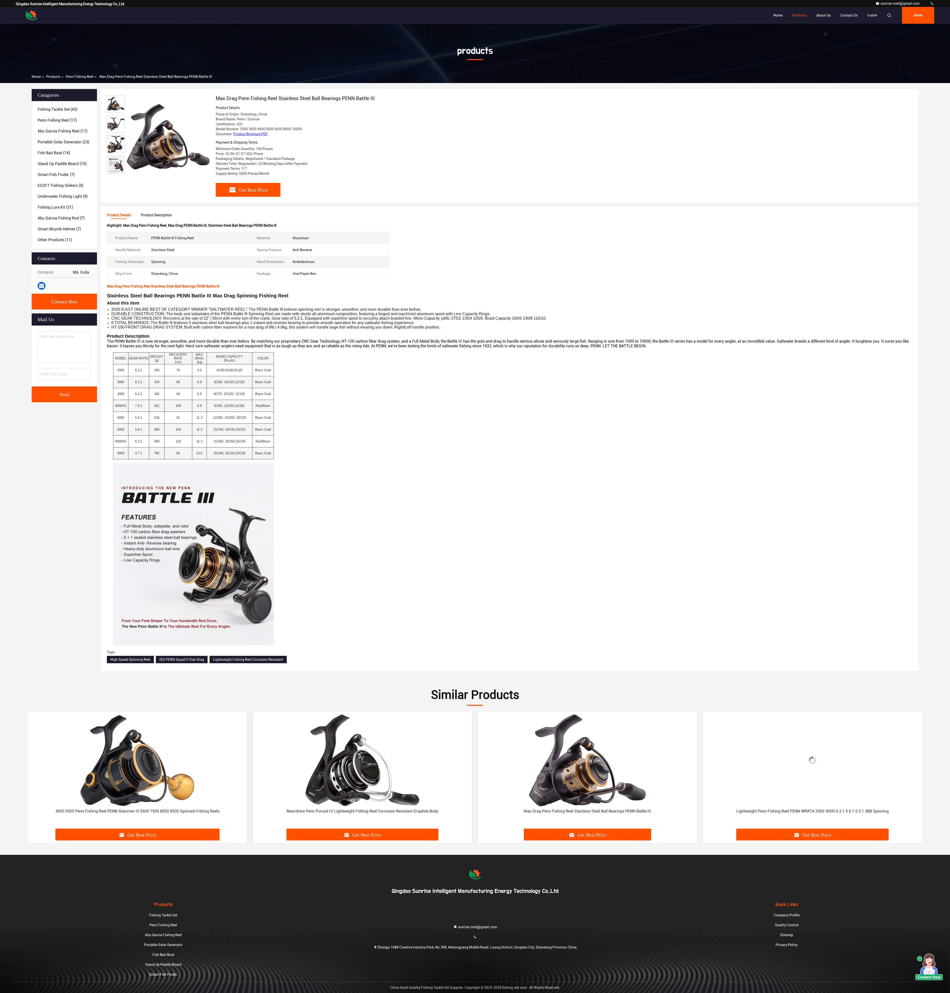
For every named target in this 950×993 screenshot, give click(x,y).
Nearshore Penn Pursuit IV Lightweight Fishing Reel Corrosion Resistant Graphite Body (138, 811)
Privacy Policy (787, 945)
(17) (57, 120)
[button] (37, 772)
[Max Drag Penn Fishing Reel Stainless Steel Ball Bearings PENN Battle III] (168, 136)
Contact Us (848, 15)
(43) (57, 109)
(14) (54, 153)
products (53, 77)
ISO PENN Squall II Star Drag (181, 660)
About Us (823, 15)
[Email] (41, 286)
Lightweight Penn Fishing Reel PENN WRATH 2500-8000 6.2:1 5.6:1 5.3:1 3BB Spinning (587, 811)
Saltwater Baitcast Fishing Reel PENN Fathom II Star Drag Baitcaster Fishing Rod (812, 811)
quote (918, 15)
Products (799, 15)
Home (778, 15)
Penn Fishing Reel (80, 77)
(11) (55, 240)
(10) (62, 163)
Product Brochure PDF (250, 134)
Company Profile (787, 915)
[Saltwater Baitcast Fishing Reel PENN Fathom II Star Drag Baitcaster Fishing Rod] (813, 760)
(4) (60, 185)
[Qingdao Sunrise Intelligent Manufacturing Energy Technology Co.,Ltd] (932, 3)
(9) (63, 196)
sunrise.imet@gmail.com (900, 3)
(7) (56, 174)
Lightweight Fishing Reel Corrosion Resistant (248, 660)
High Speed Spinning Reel (130, 660)
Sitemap (786, 935)
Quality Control (787, 925)
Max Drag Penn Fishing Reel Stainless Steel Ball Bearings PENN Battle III (362, 811)
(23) (63, 142)
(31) (55, 207)
